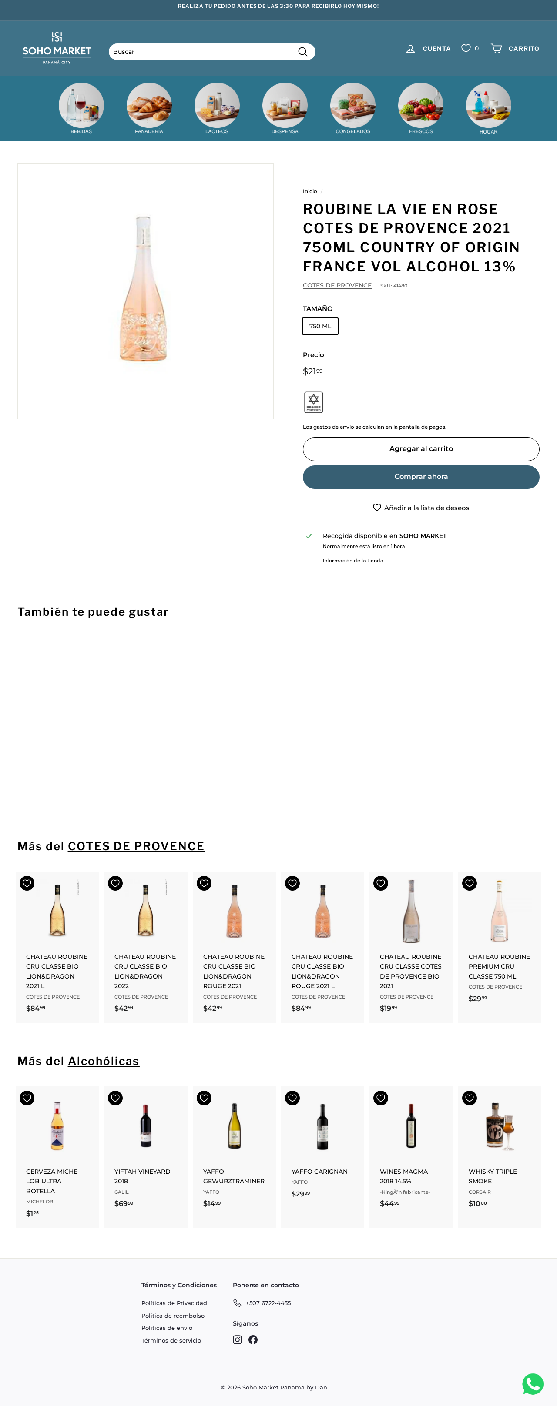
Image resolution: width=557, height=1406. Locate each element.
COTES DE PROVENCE (337, 285)
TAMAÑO (318, 308)
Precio (313, 355)
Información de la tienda (353, 561)
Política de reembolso (173, 1315)
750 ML (320, 326)
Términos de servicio (171, 1340)
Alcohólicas (104, 1061)
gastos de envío (333, 427)
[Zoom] (145, 291)
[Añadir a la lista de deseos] (27, 648)
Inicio (310, 191)
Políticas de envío (166, 1327)
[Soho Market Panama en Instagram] (237, 1339)
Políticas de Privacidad (174, 1302)
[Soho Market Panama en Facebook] (253, 1339)
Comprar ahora (421, 476)
